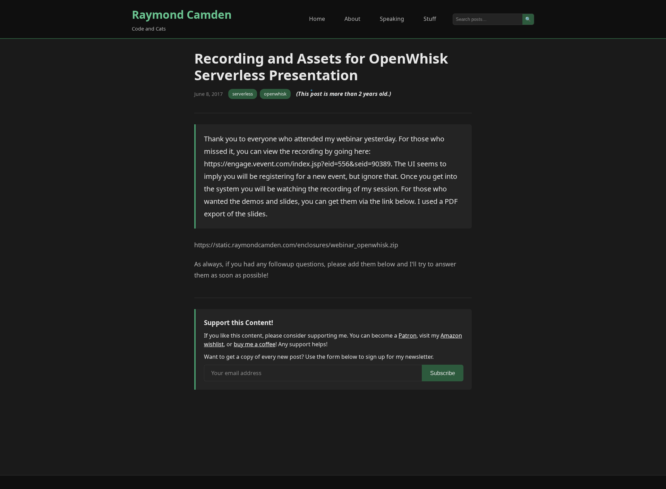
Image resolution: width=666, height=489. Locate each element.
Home (317, 19)
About (352, 19)
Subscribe (442, 373)
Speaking (392, 19)
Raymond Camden (182, 14)
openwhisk (275, 94)
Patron (408, 335)
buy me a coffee (254, 344)
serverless (242, 94)
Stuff (430, 19)
